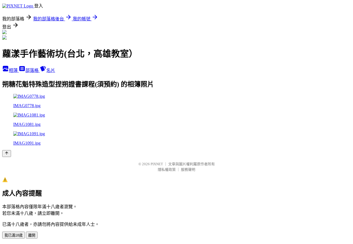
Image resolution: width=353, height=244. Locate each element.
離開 (31, 235)
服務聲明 (188, 169)
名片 (50, 70)
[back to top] (6, 153)
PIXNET (157, 164)
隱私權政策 (167, 169)
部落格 (32, 70)
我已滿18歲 (13, 235)
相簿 (14, 70)
